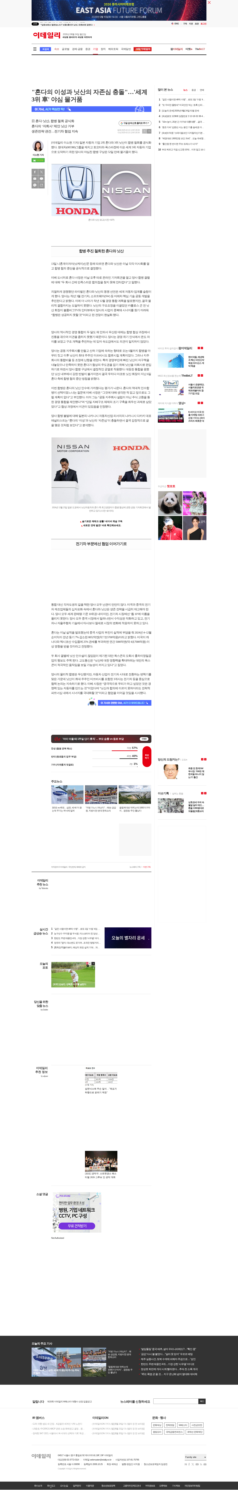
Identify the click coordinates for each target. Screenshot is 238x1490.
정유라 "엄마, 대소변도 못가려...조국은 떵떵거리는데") (77, 942)
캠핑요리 (157, 1432)
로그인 (203, 23)
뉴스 (185, 90)
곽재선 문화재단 (194, 1432)
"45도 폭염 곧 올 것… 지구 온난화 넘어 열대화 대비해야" (169, 1374)
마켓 (189, 49)
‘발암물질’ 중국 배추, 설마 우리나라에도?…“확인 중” (167, 1349)
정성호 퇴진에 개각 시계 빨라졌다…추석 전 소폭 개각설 (169, 1369)
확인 (202, 1401)
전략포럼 (170, 1425)
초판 (197, 23)
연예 (202, 90)
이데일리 (62, 35)
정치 (103, 49)
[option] (92, 24)
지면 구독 (147, 867)
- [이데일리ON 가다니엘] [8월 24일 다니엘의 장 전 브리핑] (117, 1424)
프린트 (41, 178)
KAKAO (35, 185)
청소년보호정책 (108, 1485)
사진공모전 (197, 1425)
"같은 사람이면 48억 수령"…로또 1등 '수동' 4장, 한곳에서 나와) (81, 929)
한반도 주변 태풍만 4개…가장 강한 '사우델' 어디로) (76, 938)
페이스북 (35, 172)
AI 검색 (45, 49)
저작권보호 (150, 1485)
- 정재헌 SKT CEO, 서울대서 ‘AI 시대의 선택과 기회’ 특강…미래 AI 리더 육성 (59, 1433)
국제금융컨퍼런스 (174, 1432)
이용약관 (90, 1485)
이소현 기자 (38, 155)
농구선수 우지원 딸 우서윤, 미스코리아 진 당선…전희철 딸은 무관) (83, 933)
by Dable (44, 1010)
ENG (177, 23)
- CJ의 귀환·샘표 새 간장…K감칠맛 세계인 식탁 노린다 (57, 1424)
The (200, 49)
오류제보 (163, 1485)
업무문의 (77, 1485)
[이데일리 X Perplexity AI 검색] (91, 109)
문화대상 (157, 1425)
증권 (87, 49)
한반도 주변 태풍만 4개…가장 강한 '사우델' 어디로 (166, 1364)
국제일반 (126, 49)
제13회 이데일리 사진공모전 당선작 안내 (66, 1401)
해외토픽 (113, 49)
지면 (191, 23)
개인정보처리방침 (192, 1485)
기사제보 (176, 1485)
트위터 (41, 172)
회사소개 (38, 1485)
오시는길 (64, 1485)
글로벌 (65, 49)
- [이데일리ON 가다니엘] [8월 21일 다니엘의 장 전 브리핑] (117, 1428)
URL (41, 185)
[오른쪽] (93, 963)
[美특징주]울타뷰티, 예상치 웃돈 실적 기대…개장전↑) (77, 947)
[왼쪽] (90, 963)
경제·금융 (77, 49)
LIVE (35, 24)
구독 (185, 23)
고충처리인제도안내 (132, 1485)
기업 (95, 49)
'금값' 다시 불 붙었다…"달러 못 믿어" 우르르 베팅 (165, 1354)
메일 (35, 178)
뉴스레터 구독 (135, 867)
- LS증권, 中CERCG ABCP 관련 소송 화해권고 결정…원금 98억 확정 (59, 1428)
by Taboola (43, 888)
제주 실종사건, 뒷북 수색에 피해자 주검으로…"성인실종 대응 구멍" (175, 1359)
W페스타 (183, 1425)
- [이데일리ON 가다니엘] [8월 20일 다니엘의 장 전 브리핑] (117, 1433)
